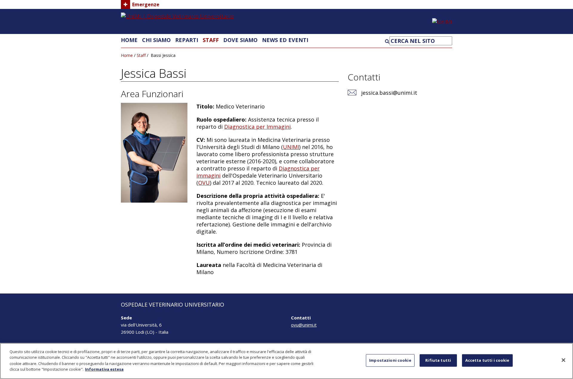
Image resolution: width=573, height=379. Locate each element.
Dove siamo (240, 40)
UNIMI (291, 146)
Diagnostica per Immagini (257, 126)
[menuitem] (129, 40)
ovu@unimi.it (304, 325)
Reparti (186, 40)
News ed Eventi (285, 40)
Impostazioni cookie (390, 360)
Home (129, 40)
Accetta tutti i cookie (487, 360)
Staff (211, 40)
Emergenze (145, 4)
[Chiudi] (563, 360)
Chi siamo (156, 40)
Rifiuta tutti (438, 360)
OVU (204, 182)
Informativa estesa (104, 369)
